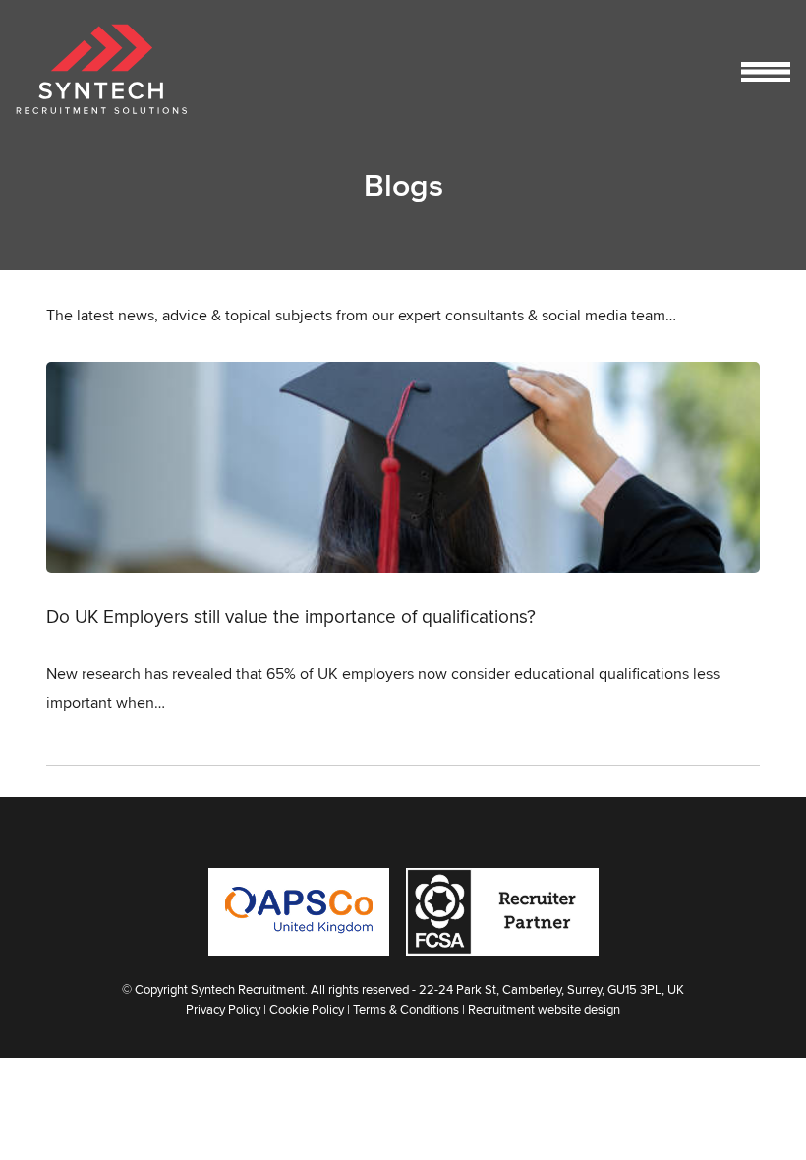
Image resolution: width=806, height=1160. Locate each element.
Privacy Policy (223, 1008)
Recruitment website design (544, 1008)
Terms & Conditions (406, 1008)
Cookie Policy (306, 1008)
